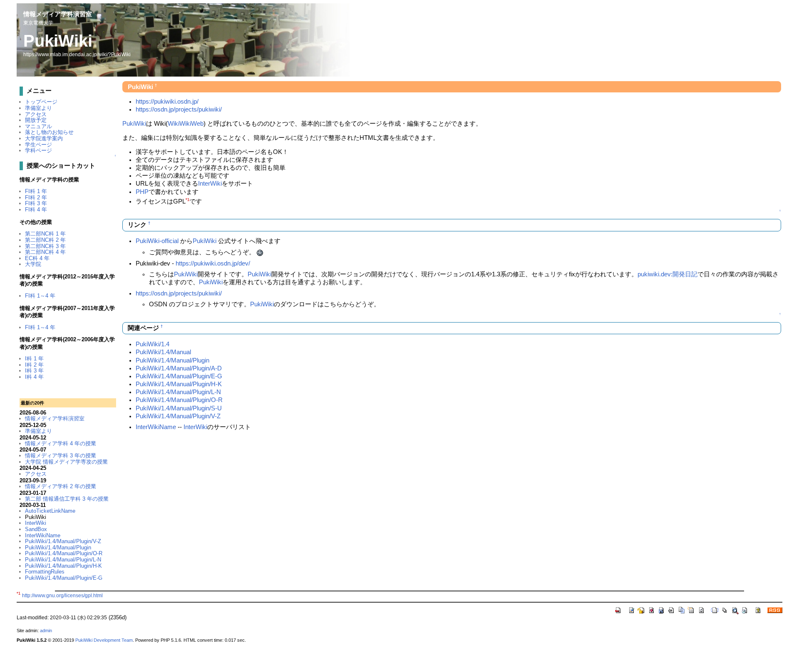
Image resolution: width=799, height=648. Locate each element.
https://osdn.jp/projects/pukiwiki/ (179, 109)
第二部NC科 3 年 (45, 246)
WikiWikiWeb (185, 123)
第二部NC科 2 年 (45, 240)
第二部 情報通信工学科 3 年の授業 (67, 499)
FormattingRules (45, 572)
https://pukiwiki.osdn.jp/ (167, 101)
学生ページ (38, 145)
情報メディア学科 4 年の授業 (60, 443)
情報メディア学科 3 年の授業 (60, 455)
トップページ (41, 102)
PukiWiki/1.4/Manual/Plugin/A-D (179, 368)
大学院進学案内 (44, 138)
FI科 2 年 (36, 197)
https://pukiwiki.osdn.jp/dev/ (213, 263)
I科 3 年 (34, 370)
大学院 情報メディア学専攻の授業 (66, 462)
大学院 (33, 264)
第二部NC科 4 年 (45, 252)
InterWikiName (42, 535)
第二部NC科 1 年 (45, 234)
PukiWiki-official (157, 241)
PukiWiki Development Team (104, 640)
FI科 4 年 (36, 209)
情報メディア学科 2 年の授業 (60, 486)
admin (46, 630)
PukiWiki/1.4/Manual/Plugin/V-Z (63, 541)
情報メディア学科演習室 (57, 13)
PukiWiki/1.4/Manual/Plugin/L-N (63, 559)
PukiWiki (57, 41)
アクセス (36, 114)
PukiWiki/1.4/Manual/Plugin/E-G (63, 578)
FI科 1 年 (36, 191)
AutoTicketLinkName (50, 511)
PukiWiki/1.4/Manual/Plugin (58, 547)
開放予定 (36, 120)
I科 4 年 (34, 377)
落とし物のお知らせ (49, 132)
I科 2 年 (34, 365)
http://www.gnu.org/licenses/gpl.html (62, 595)
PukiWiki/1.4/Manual (163, 352)
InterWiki (35, 523)
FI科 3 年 (36, 203)
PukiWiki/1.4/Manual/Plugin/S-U (179, 408)
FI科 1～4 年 (40, 296)
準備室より (38, 108)
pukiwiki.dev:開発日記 (667, 274)
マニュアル (38, 126)
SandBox (36, 529)
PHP (142, 192)
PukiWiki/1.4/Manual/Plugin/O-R (63, 553)
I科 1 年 (34, 358)
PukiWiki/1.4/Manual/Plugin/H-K (63, 566)
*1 (187, 200)
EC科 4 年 (37, 258)
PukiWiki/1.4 (152, 344)
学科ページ (38, 150)
